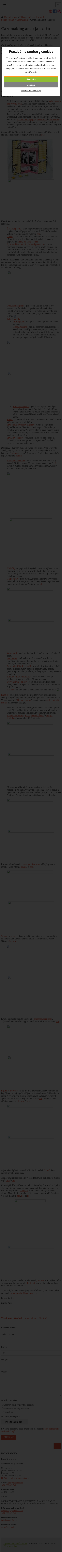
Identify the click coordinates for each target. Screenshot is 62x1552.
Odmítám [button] (31, 85)
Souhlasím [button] (31, 79)
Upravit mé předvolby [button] (31, 90)
